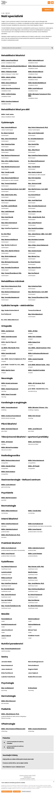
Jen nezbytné (17, 791)
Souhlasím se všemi (7, 791)
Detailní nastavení (26, 791)
